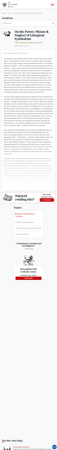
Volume (4, 13)
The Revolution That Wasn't (21, 447)
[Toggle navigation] (52, 5)
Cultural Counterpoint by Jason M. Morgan (28, 228)
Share (54, 447)
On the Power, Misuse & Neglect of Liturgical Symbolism (27, 13)
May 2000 (27, 46)
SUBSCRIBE (47, 200)
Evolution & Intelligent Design (25, 222)
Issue (9, 13)
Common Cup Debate (22, 234)
